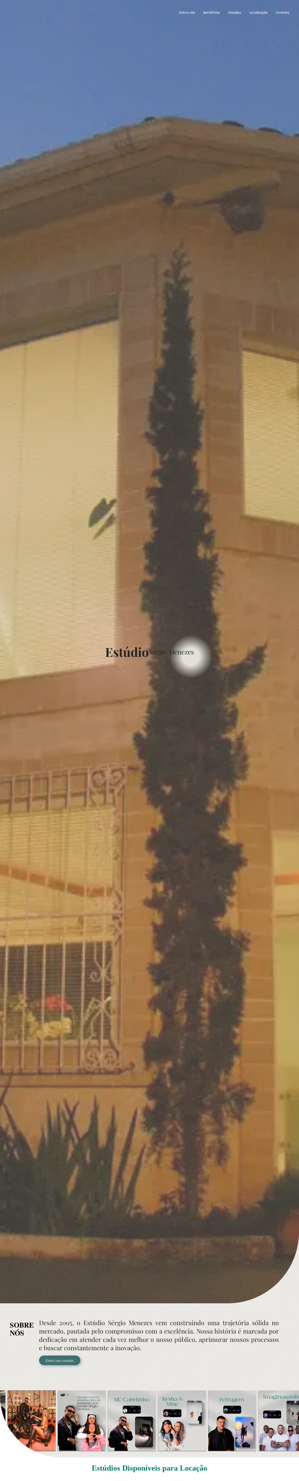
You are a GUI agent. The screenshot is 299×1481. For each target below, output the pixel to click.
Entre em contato (60, 1360)
